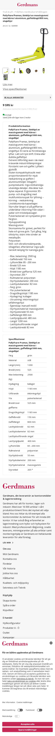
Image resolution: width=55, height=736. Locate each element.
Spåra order (9, 605)
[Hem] (27, 4)
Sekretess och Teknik (14, 587)
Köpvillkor (8, 610)
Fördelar (7, 563)
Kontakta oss (10, 558)
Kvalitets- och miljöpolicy (16, 582)
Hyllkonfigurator (11, 623)
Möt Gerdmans (11, 554)
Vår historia (9, 568)
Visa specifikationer (15, 89)
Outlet (6, 632)
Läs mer (8, 84)
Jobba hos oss (10, 573)
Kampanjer (8, 637)
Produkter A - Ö (11, 627)
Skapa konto (9, 600)
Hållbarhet (8, 578)
